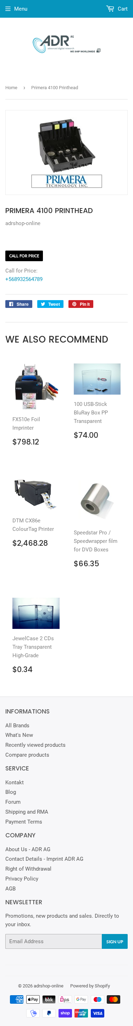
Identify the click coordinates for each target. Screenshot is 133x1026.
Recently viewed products (35, 745)
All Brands (17, 725)
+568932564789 (24, 279)
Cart (122, 9)
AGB (10, 888)
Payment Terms (23, 822)
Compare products (27, 755)
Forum (13, 802)
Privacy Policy (21, 879)
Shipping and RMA (26, 812)
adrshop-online (48, 985)
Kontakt (14, 782)
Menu (20, 9)
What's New (19, 735)
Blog (10, 792)
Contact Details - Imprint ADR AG (44, 859)
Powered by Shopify (90, 985)
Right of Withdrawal (28, 869)
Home (11, 87)
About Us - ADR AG (27, 849)
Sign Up (114, 941)
